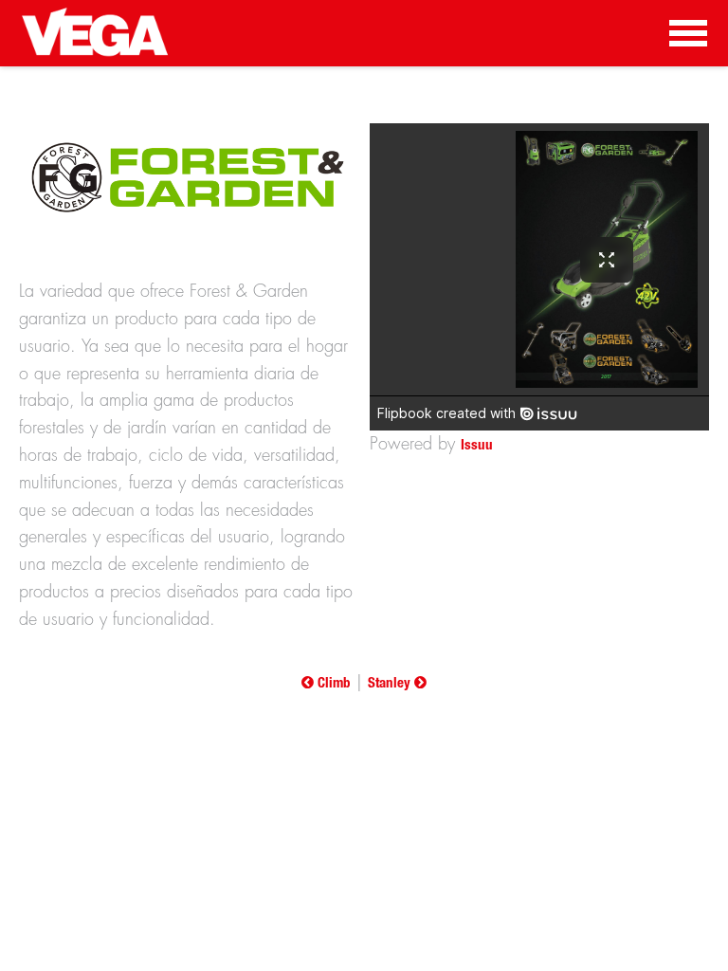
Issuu (477, 446)
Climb (332, 684)
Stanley (391, 684)
